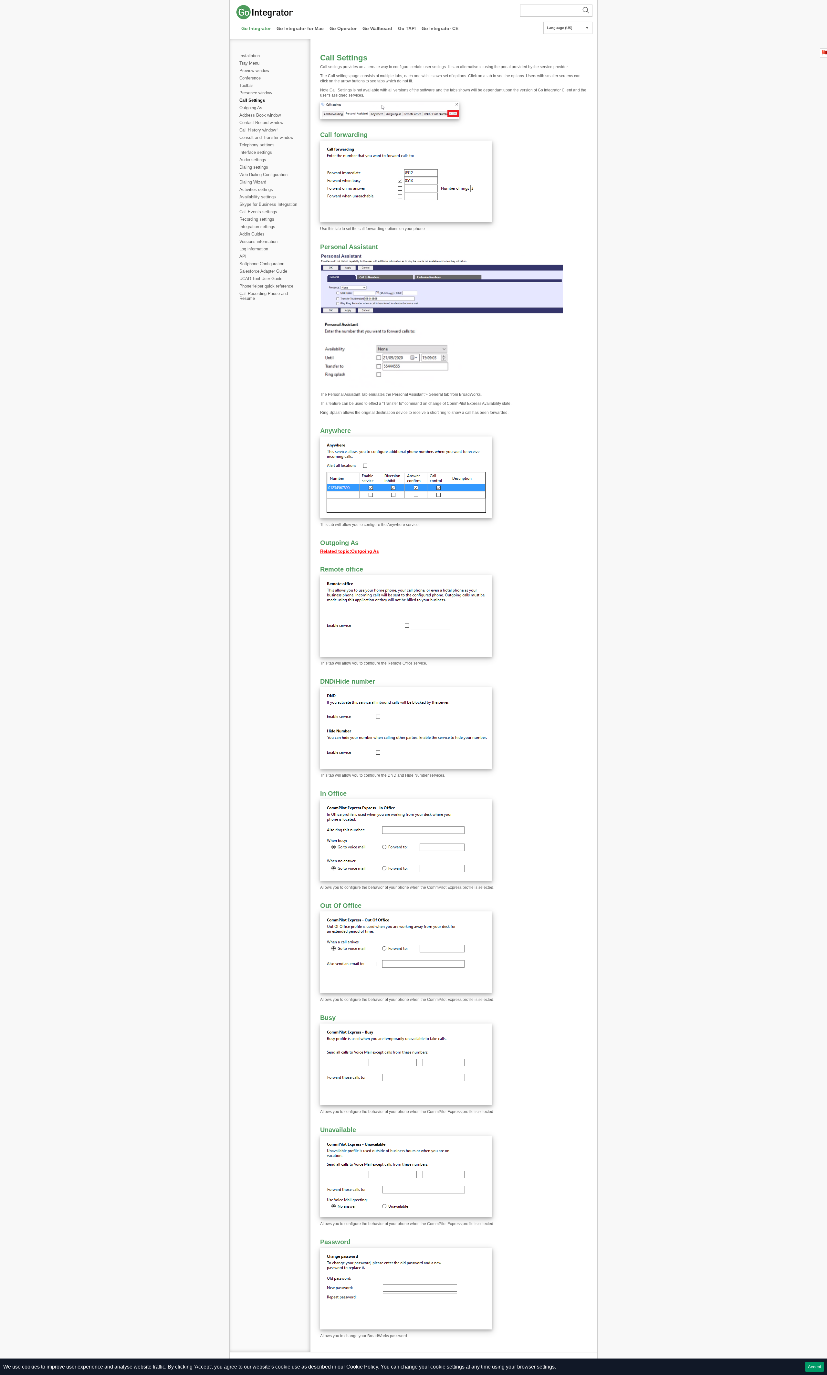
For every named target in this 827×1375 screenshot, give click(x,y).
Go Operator (343, 28)
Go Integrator (256, 28)
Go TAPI (407, 28)
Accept (814, 1366)
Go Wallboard (377, 28)
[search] (556, 11)
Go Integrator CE (440, 28)
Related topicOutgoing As (349, 551)
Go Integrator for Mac (300, 28)
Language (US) (568, 28)
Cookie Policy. (362, 1367)
